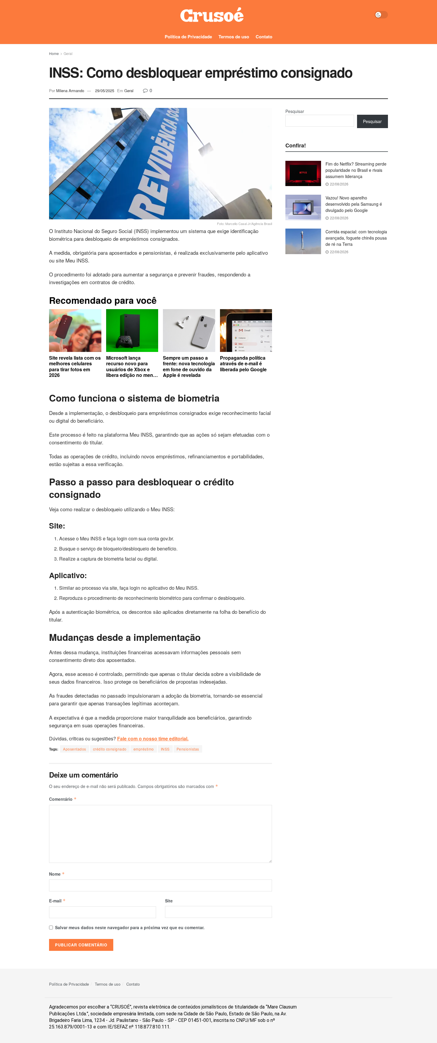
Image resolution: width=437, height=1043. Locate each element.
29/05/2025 (104, 90)
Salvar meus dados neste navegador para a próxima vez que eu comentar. (130, 927)
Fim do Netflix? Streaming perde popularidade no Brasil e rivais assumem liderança (356, 170)
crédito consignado (110, 748)
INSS (165, 748)
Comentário (63, 799)
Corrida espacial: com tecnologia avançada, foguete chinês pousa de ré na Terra (356, 238)
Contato (264, 36)
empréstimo (143, 748)
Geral (68, 53)
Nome (57, 874)
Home (54, 53)
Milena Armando (70, 90)
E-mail (57, 901)
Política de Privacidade (188, 36)
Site (169, 901)
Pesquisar (294, 111)
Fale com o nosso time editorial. (152, 738)
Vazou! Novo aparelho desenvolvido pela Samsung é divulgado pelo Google (354, 204)
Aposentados (74, 748)
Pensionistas (188, 748)
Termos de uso (233, 36)
